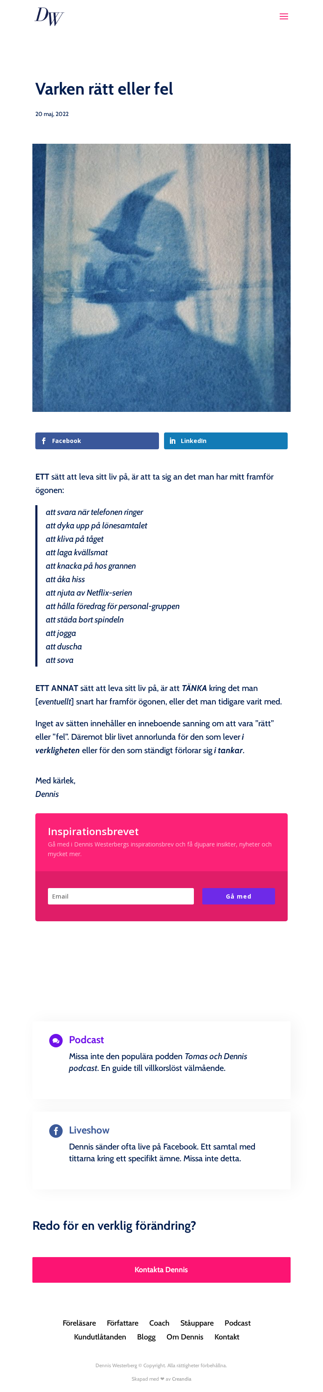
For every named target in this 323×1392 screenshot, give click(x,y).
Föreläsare (79, 1323)
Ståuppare (197, 1323)
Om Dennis (185, 1337)
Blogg (146, 1337)
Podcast (238, 1323)
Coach (159, 1323)
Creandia (181, 1379)
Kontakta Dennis (161, 1269)
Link (161, 1096)
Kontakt (226, 1337)
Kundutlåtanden (100, 1337)
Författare (122, 1323)
